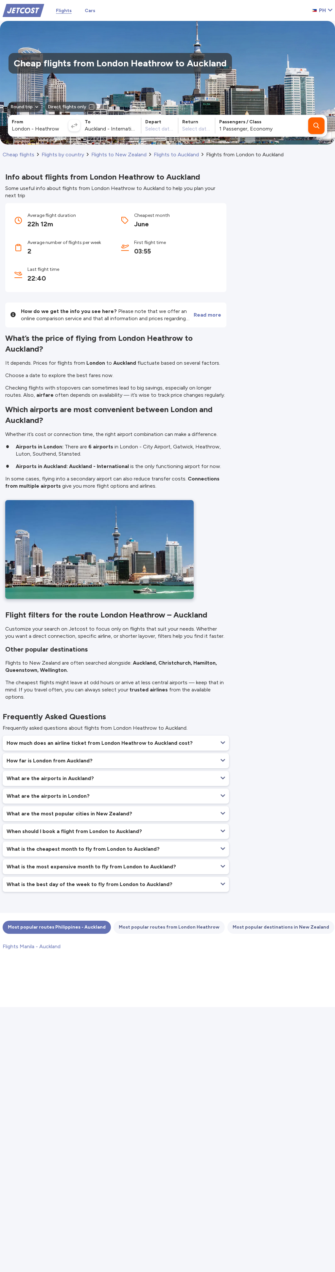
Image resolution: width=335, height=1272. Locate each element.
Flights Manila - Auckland (32, 946)
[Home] (23, 10)
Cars (90, 10)
